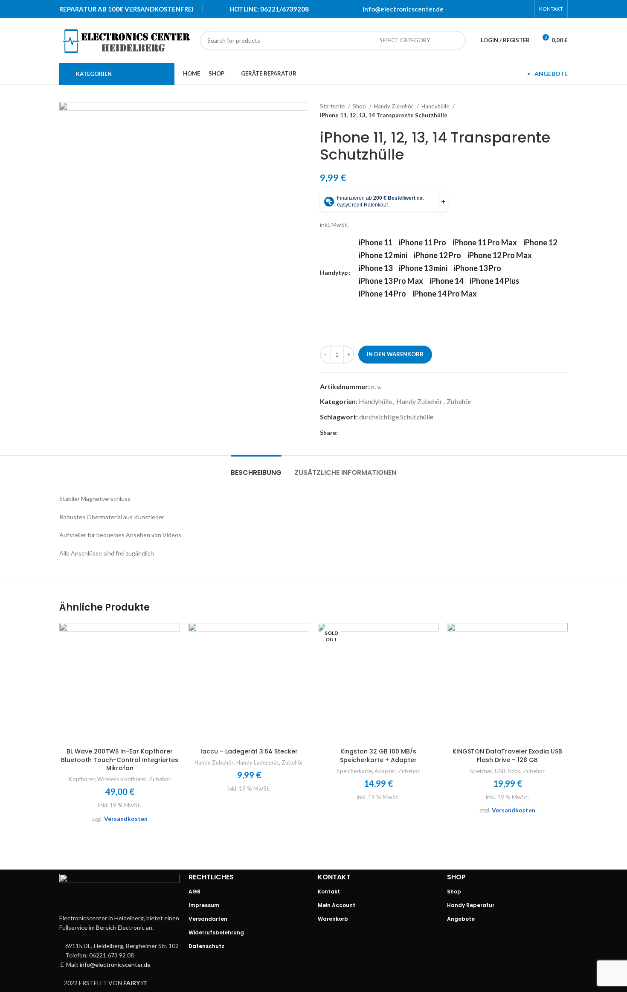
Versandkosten (126, 818)
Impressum (204, 905)
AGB (194, 891)
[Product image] (119, 683)
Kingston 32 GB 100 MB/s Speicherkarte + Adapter (378, 755)
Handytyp (334, 272)
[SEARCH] (456, 40)
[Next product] (563, 111)
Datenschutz (206, 946)
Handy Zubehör (394, 106)
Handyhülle (435, 106)
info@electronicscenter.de (403, 9)
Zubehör (459, 401)
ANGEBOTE (551, 73)
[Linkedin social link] (513, 9)
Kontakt (329, 891)
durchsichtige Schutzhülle (396, 417)
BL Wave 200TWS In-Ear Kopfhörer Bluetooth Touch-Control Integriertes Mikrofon (119, 759)
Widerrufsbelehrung (216, 932)
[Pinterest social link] (502, 9)
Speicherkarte (354, 771)
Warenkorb (333, 918)
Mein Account (336, 905)
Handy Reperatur (470, 905)
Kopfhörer (82, 779)
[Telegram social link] (524, 9)
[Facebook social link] (480, 9)
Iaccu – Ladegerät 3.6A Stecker (249, 751)
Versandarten (208, 918)
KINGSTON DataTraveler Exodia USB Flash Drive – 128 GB (507, 755)
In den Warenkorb (395, 354)
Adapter (384, 771)
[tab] (256, 468)
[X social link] (491, 9)
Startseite (333, 106)
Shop (360, 106)
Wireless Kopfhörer (121, 779)
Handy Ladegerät (257, 762)
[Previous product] (546, 111)
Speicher (481, 771)
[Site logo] (125, 39)
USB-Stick (507, 771)
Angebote (461, 918)
